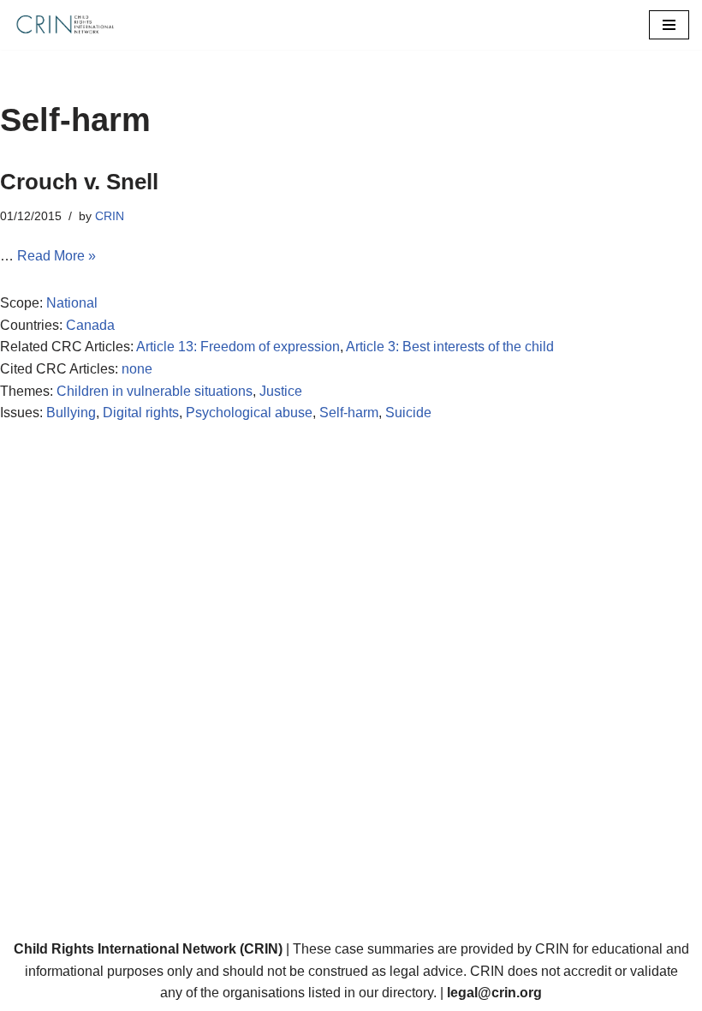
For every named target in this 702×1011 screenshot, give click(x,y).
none (137, 369)
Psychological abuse (249, 412)
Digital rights (141, 412)
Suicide (408, 412)
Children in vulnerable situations (155, 391)
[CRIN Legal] (64, 25)
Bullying (71, 412)
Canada (90, 325)
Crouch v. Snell (79, 181)
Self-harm (348, 412)
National (72, 303)
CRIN (109, 216)
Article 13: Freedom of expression (238, 346)
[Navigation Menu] (669, 24)
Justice (280, 391)
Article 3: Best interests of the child (450, 346)
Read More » (56, 255)
